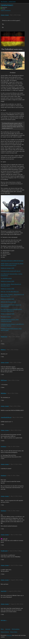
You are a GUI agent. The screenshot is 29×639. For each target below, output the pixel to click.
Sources (4, 255)
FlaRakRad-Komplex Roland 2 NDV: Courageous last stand (10, 320)
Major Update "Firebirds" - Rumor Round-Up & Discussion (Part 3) (12, 295)
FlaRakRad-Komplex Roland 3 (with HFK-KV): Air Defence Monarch (12, 324)
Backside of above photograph (9, 237)
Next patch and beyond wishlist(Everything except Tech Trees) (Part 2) (11, 310)
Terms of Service (5, 632)
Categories (7, 629)
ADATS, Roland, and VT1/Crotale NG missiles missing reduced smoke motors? (12, 264)
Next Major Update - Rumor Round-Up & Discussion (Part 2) (11, 285)
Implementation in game (8, 250)
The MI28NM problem (6, 278)
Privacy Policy (13, 632)
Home (2, 629)
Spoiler (4, 110)
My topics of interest (6, 316)
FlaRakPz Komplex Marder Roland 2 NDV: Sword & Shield (11, 329)
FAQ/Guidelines (15, 629)
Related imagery (6, 253)
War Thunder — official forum (8, 1)
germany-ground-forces (6, 10)
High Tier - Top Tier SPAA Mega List (10, 291)
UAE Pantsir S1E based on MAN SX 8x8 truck (12, 260)
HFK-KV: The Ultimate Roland (8, 301)
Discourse (9, 635)
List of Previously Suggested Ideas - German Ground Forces (11, 274)
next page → (4, 620)
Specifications (5, 252)
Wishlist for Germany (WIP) (7, 268)
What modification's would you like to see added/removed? (11, 305)
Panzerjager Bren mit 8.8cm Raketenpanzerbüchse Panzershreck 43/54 (11, 456)
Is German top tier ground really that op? (10, 271)
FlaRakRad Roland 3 (7, 5)
